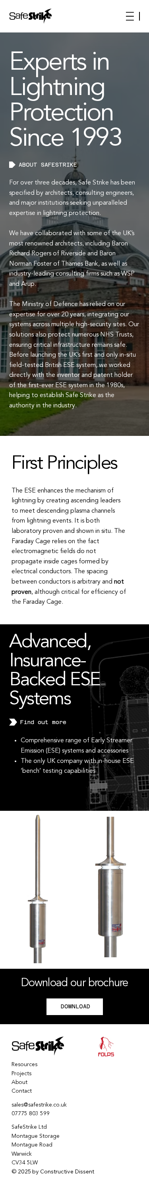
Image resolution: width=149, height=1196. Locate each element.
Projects (21, 1073)
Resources (24, 1064)
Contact (22, 1091)
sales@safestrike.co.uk (39, 1105)
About (19, 1082)
